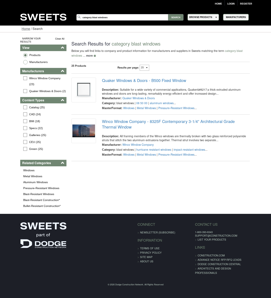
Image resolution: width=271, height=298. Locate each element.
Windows (11, 161)
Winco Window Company (132, 134)
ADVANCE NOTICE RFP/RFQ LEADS (213, 250)
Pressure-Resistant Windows (24, 178)
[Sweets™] (43, 16)
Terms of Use (150, 239)
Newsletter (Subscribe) (157, 223)
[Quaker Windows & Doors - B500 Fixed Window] (75, 87)
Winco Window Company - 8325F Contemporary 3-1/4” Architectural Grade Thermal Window (178, 116)
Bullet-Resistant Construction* (24, 196)
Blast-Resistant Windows (21, 184)
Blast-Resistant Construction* (24, 190)
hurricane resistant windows (148, 139)
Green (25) (19, 139)
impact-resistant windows (183, 139)
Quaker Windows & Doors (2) (30, 81)
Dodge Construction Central (212, 255)
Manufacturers (21, 58)
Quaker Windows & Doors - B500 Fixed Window (138, 75)
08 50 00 (136, 98)
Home (218, 3)
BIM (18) (17, 112)
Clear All (49, 38)
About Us (146, 252)
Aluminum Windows (18, 172)
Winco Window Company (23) (30, 74)
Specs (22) (18, 119)
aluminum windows (156, 98)
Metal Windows (15, 167)
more (250, 51)
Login (231, 3)
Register (246, 3)
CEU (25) (17, 132)
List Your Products (205, 230)
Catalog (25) (19, 98)
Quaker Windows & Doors (133, 93)
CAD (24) (17, 105)
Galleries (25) (20, 126)
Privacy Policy (151, 243)
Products (17, 51)
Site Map (146, 247)
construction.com (204, 246)
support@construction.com (209, 226)
